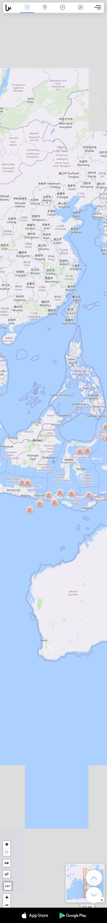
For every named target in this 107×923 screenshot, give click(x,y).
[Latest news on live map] (10, 7)
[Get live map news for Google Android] (73, 916)
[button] (30, 509)
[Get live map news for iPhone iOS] (36, 916)
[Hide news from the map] (6, 874)
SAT (8, 886)
